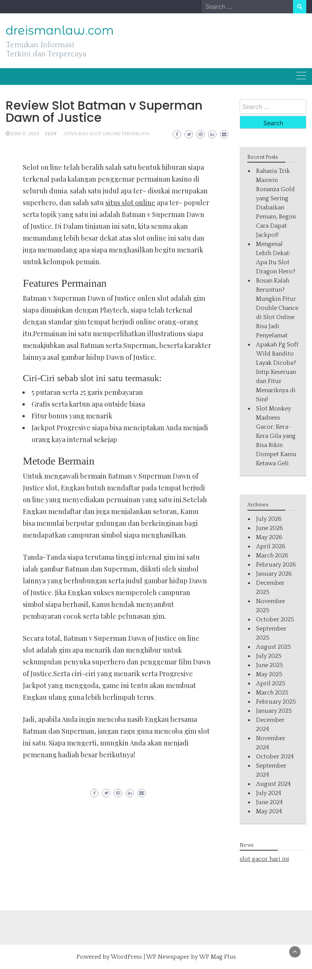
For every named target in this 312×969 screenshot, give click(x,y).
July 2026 (269, 519)
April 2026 (270, 546)
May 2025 (269, 674)
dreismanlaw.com (60, 30)
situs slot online (130, 202)
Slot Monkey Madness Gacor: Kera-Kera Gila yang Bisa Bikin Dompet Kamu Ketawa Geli (276, 436)
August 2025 (273, 646)
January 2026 (274, 573)
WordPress (126, 956)
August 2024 (273, 784)
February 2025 (276, 701)
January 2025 (274, 710)
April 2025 (270, 683)
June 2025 (269, 665)
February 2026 (276, 564)
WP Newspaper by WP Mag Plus (191, 956)
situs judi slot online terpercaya (107, 133)
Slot (51, 133)
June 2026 (269, 528)
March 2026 (272, 555)
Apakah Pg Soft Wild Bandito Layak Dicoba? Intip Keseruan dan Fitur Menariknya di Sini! (277, 372)
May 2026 (269, 537)
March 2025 (272, 692)
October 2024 (275, 756)
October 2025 (275, 619)
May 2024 (269, 811)
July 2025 (269, 656)
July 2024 (268, 793)
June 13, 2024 (25, 133)
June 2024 (269, 802)
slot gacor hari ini (264, 859)
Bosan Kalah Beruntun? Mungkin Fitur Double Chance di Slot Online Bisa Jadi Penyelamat (277, 308)
